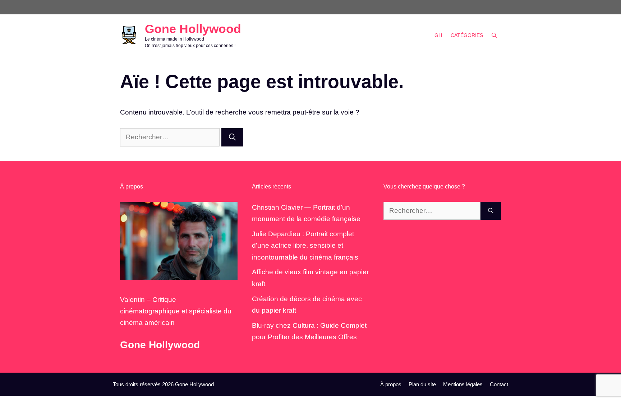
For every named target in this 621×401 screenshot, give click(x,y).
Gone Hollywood (193, 29)
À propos (390, 384)
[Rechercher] (232, 137)
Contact (499, 384)
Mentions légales (463, 384)
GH (438, 35)
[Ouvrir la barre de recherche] (494, 35)
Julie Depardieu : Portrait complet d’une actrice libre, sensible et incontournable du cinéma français (305, 245)
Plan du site (422, 384)
